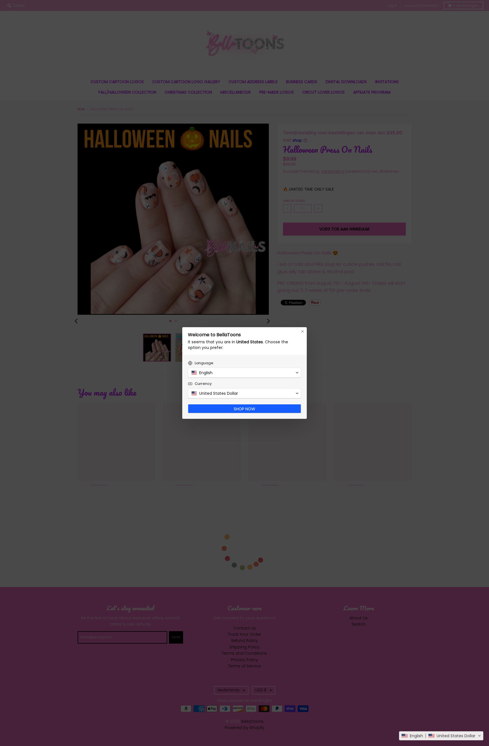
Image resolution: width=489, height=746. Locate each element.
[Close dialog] (302, 331)
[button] (441, 735)
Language (204, 363)
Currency (203, 383)
